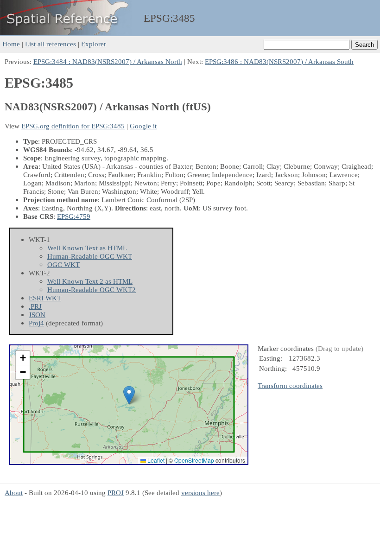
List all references (50, 44)
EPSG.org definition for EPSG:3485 (73, 126)
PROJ (116, 492)
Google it (143, 126)
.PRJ (35, 306)
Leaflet (155, 460)
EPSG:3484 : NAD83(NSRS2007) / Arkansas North (107, 61)
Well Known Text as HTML (87, 248)
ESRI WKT (45, 298)
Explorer (93, 44)
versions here (200, 492)
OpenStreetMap (194, 460)
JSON (37, 314)
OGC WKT (63, 264)
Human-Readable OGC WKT (89, 256)
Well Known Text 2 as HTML (90, 281)
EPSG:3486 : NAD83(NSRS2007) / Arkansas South (279, 61)
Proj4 (36, 323)
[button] (129, 395)
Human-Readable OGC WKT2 (91, 289)
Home (11, 44)
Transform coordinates (290, 385)
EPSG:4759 (73, 216)
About (14, 492)
